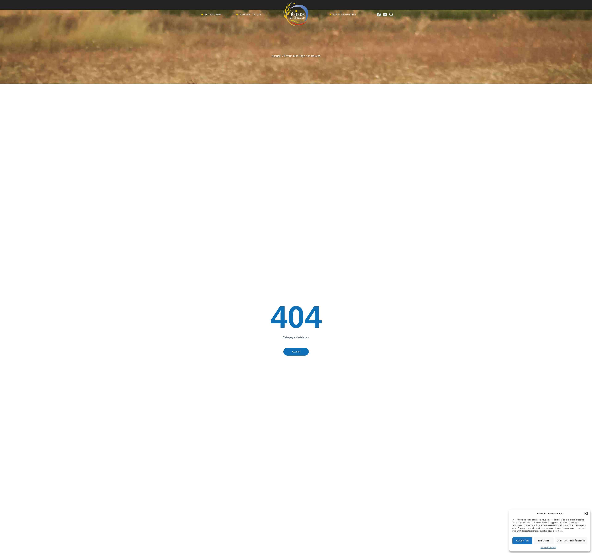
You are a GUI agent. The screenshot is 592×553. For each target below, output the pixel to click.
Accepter (522, 540)
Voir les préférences (571, 540)
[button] (585, 513)
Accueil (276, 55)
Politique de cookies (548, 548)
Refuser (543, 540)
